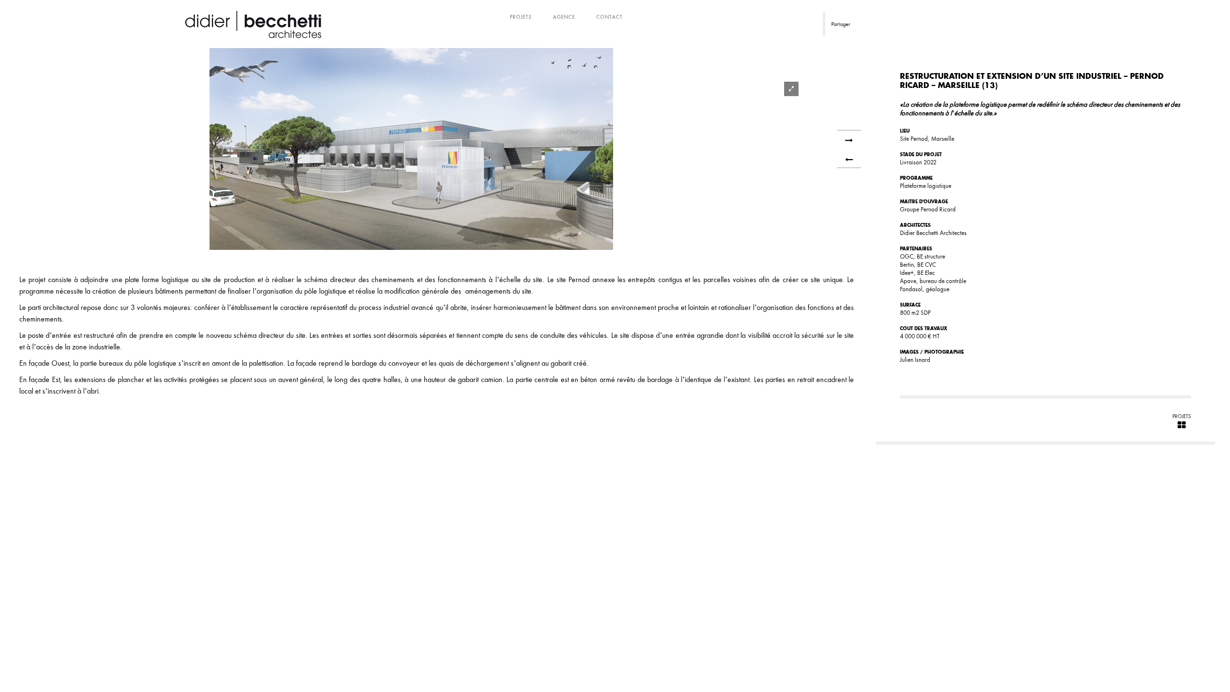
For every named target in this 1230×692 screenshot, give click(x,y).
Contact (609, 16)
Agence (564, 16)
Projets (521, 16)
